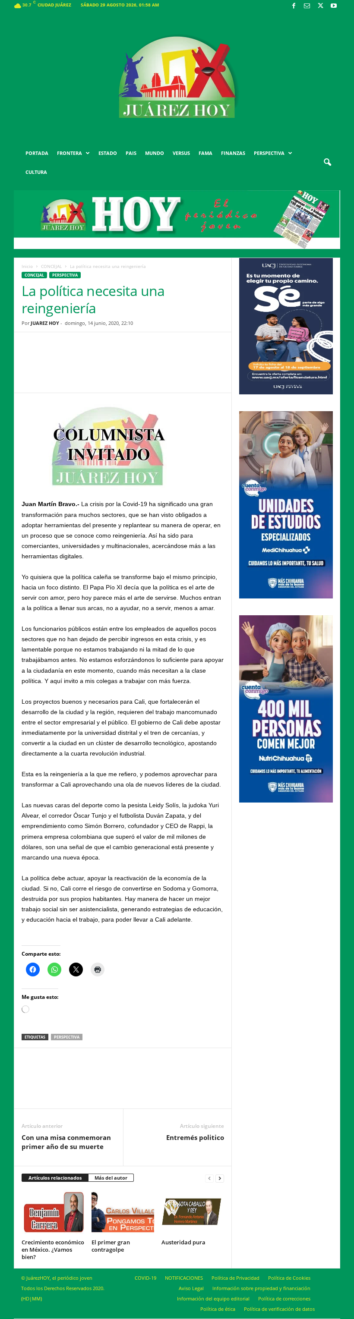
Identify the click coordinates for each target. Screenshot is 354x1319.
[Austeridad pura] (192, 1213)
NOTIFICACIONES (184, 1278)
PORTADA (36, 153)
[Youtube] (334, 6)
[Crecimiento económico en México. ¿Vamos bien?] (53, 1213)
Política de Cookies (289, 1278)
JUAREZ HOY (45, 323)
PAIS (131, 153)
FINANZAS (233, 153)
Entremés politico (195, 1137)
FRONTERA (69, 153)
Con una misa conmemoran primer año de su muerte (66, 1142)
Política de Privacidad (235, 1278)
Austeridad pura (183, 1242)
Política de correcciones (284, 1298)
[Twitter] (320, 6)
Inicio (27, 266)
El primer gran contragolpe (111, 1245)
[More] (190, 368)
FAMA (205, 153)
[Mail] (307, 6)
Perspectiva (65, 275)
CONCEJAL (51, 266)
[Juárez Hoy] (177, 77)
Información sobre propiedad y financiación (261, 1288)
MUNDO (154, 153)
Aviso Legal (191, 1288)
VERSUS (181, 153)
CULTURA (36, 172)
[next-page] (219, 1178)
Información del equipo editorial (213, 1298)
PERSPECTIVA (269, 153)
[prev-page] (209, 1178)
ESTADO (107, 153)
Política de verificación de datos (279, 1309)
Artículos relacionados (55, 1177)
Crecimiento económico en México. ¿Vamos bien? (53, 1249)
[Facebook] (293, 6)
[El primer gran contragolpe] (123, 1213)
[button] (327, 162)
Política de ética (217, 1309)
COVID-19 (145, 1278)
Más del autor (111, 1177)
